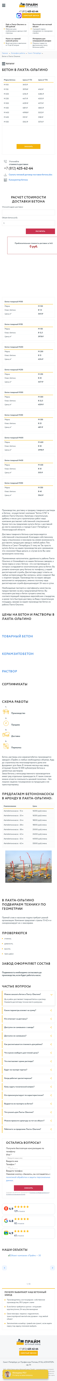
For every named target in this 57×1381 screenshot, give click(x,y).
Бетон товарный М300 (14, 392)
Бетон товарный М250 (14, 370)
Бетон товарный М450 (14, 460)
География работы (18, 53)
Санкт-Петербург (34, 53)
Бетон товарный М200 (14, 347)
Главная (5, 53)
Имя (9, 1155)
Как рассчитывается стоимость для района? (23, 1044)
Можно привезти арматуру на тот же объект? (24, 1121)
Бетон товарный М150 (14, 324)
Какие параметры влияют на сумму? (20, 1010)
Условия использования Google (15, 1194)
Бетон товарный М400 (14, 438)
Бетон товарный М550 (14, 483)
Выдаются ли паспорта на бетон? (18, 1104)
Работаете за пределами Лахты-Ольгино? (22, 1129)
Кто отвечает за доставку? (15, 1019)
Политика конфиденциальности (39, 1192)
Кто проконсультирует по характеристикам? (24, 1095)
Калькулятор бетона (18, 180)
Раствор (9, 671)
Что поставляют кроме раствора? (19, 1061)
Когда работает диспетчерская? (18, 1078)
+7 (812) (28, 11)
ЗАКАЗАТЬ (28, 146)
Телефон (11, 1164)
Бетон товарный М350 (14, 415)
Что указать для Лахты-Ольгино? (19, 1112)
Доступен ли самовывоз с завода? (19, 1027)
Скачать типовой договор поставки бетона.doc (30, 175)
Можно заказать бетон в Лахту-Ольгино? (22, 994)
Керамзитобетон (18, 654)
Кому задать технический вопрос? (19, 1087)
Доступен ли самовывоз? (15, 1036)
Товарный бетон (17, 636)
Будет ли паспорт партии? (15, 1070)
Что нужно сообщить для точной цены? (21, 1053)
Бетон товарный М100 (14, 302)
